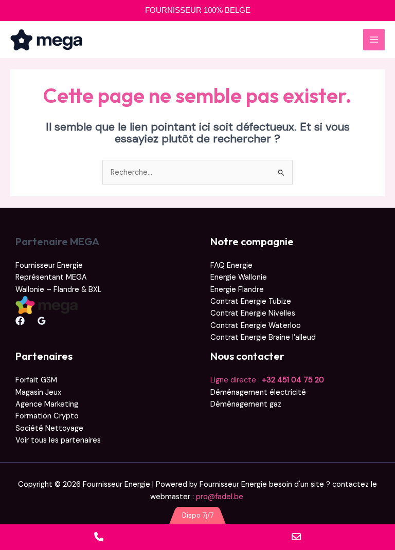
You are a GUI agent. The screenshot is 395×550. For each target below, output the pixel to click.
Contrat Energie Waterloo (255, 326)
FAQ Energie (231, 265)
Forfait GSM (36, 380)
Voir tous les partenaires (58, 440)
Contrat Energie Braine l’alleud (263, 337)
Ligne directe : (267, 380)
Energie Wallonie (238, 277)
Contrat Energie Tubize (250, 301)
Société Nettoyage (49, 428)
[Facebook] (20, 320)
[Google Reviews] (41, 320)
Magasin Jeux (38, 392)
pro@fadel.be (220, 497)
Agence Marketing (46, 404)
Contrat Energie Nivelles (252, 313)
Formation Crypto (47, 416)
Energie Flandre (237, 290)
